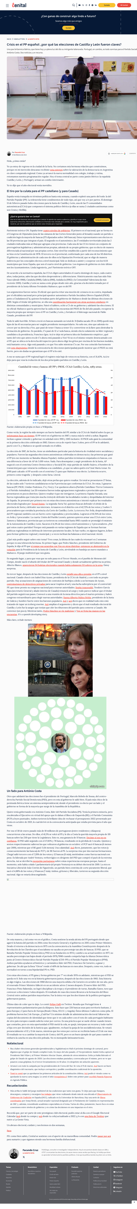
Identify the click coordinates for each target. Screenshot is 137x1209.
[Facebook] (89, 5)
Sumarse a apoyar (98, 1174)
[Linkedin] (96, 5)
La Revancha (75, 1180)
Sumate (107, 5)
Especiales (53, 1167)
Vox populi (53, 1171)
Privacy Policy (73, 1199)
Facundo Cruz (20, 152)
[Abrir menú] (7, 5)
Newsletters (19, 39)
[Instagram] (86, 5)
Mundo (8, 1184)
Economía (9, 1181)
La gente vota (33, 39)
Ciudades (9, 1174)
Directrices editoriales (100, 1187)
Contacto (96, 1178)
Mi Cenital (124, 5)
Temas (8, 1167)
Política (8, 1190)
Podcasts (74, 1167)
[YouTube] (79, 5)
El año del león (54, 1174)
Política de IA (97, 1184)
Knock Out (53, 1178)
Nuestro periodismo (99, 1171)
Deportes (9, 1178)
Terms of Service (81, 1199)
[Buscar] (73, 5)
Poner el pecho (54, 1181)
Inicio (9, 39)
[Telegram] (92, 5)
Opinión (8, 1187)
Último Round (75, 1177)
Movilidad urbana (55, 1187)
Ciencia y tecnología (12, 1171)
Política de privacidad (100, 1181)
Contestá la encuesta (102, 220)
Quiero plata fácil (55, 1184)
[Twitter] (83, 5)
